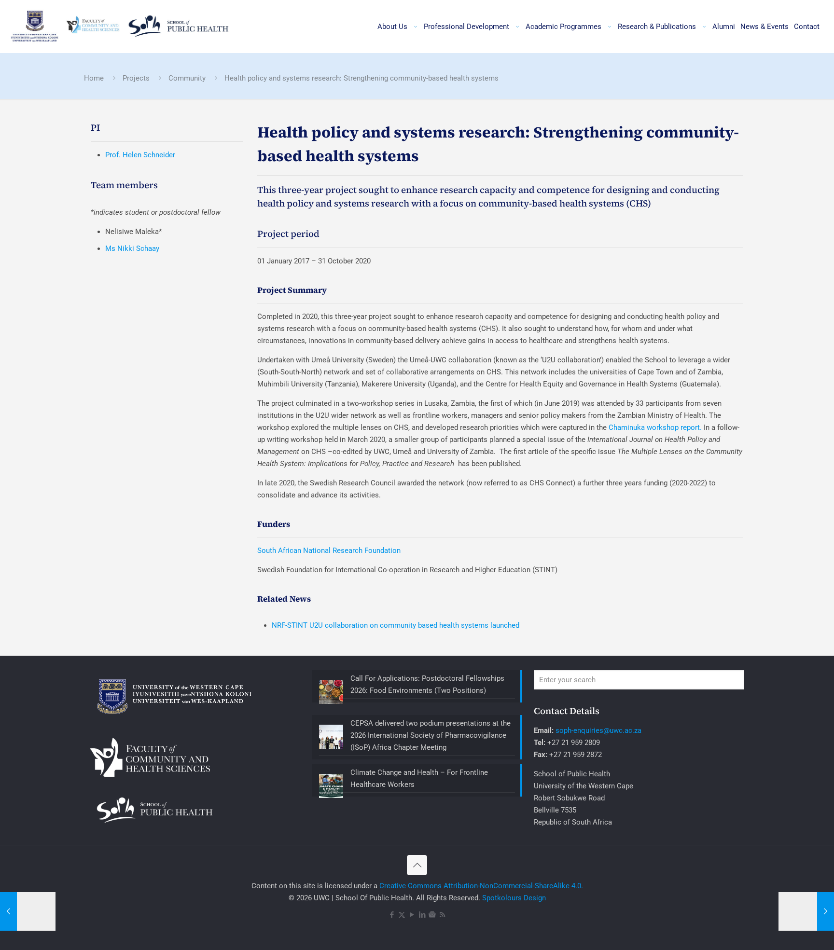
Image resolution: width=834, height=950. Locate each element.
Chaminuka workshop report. (655, 427)
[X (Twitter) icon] (401, 914)
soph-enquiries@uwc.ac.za (598, 730)
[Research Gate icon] (432, 914)
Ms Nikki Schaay (132, 248)
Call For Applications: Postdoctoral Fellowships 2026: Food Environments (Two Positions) (427, 684)
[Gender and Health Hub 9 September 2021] (806, 911)
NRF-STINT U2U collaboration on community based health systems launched (395, 625)
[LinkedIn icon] (422, 914)
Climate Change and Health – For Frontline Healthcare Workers (419, 778)
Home (94, 78)
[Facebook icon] (391, 914)
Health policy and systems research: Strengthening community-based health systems (361, 78)
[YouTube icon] (412, 914)
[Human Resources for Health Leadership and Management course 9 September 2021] (28, 911)
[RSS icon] (442, 914)
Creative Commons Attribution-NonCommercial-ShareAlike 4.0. (481, 885)
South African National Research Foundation (329, 550)
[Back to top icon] (417, 865)
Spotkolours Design (514, 898)
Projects (136, 78)
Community (187, 78)
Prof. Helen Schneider (140, 155)
